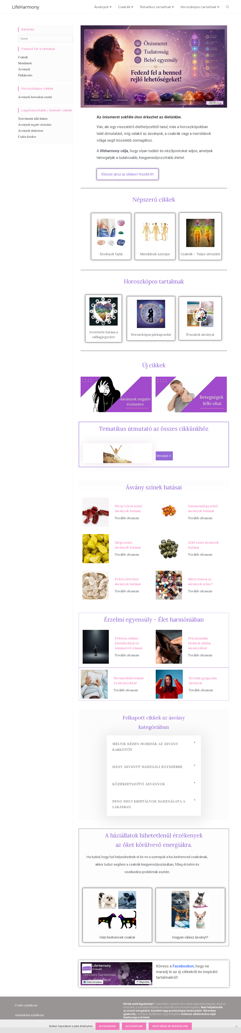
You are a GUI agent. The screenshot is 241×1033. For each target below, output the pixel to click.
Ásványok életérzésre (30, 130)
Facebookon (183, 966)
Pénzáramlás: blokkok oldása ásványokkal (199, 643)
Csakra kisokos (27, 136)
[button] (154, 746)
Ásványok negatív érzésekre (34, 124)
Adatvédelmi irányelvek (170, 1026)
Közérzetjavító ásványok (138, 784)
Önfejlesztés (25, 75)
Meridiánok (25, 63)
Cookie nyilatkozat (26, 1005)
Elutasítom (134, 1026)
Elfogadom (107, 1026)
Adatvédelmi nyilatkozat (29, 1015)
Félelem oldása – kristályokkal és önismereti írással (128, 643)
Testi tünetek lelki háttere (33, 118)
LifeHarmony (25, 7)
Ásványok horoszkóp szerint (35, 97)
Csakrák (23, 57)
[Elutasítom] (236, 1026)
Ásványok (24, 69)
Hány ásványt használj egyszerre (147, 767)
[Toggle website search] (227, 7)
